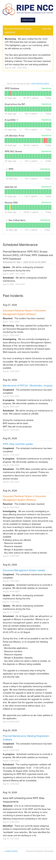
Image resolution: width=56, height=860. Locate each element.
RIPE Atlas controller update (18, 444)
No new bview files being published (18, 30)
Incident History (10, 851)
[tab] (5, 93)
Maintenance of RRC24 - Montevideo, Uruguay (27, 385)
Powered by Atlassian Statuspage (39, 851)
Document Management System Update (24, 570)
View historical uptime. (40, 83)
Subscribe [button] (46, 28)
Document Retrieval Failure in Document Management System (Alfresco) (24, 312)
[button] (28, 20)
